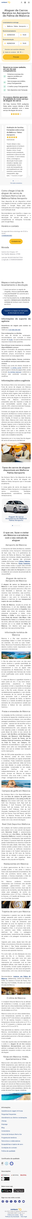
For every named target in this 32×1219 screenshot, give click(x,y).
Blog (2, 1127)
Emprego (4, 1124)
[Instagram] (2, 1201)
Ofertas (3, 1121)
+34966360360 (6, 235)
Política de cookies (13, 1215)
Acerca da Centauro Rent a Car (11, 1134)
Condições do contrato (9, 1147)
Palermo (27, 561)
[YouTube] (23, 1201)
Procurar (16, 57)
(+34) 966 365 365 (14, 330)
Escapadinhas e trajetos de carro (12, 1144)
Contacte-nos (16, 241)
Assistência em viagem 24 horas (12, 1111)
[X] (11, 1201)
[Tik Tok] (15, 1201)
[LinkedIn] (19, 1201)
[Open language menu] (25, 2)
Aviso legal (24, 1216)
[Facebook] (7, 1201)
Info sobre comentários (16, 183)
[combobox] (20, 52)
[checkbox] (3, 49)
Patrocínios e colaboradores (10, 1141)
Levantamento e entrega (10, 22)
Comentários (5, 1131)
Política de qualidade (8, 1151)
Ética (21, 1215)
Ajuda (11, 339)
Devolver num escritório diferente (15, 49)
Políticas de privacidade (12, 1216)
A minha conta (16, 368)
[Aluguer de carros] (5, 2)
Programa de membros (9, 1137)
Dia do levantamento (9, 31)
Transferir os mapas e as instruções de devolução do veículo (16, 312)
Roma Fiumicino (24, 563)
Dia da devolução (8, 39)
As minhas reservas (14, 372)
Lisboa (21, 561)
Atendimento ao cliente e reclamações (14, 1117)
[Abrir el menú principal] (29, 2)
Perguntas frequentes (8, 1114)
